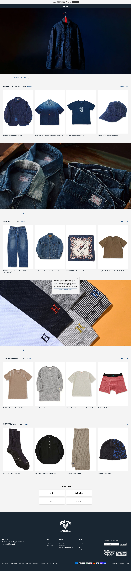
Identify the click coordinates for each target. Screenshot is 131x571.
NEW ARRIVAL (50, 545)
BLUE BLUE (61, 543)
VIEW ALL (122, 86)
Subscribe (123, 544)
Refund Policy (28, 563)
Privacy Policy (21, 563)
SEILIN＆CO (5, 563)
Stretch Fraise (62, 545)
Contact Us (52, 563)
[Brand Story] (65, 176)
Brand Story (18, 213)
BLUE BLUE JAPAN (63, 542)
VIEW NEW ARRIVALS (119, 424)
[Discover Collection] (65, 41)
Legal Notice (42, 563)
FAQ (47, 563)
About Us (57, 563)
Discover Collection (20, 77)
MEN (24, 86)
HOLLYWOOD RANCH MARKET (66, 547)
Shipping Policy (35, 563)
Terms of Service (14, 563)
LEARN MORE (75, 2)
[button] (99, 6)
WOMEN (29, 86)
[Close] (78, 279)
